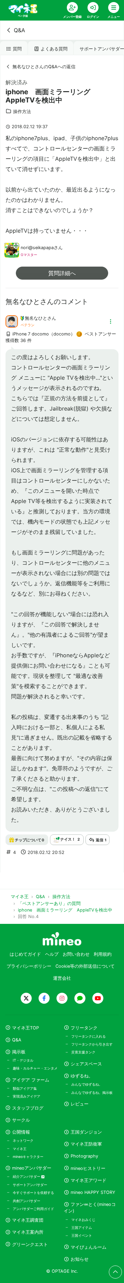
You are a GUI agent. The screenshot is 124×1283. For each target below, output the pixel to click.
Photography (84, 1156)
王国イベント (81, 1235)
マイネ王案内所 (27, 1232)
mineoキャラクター (28, 1156)
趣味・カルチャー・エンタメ (35, 1068)
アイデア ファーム (30, 1080)
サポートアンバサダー (30, 1185)
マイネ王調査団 (27, 1220)
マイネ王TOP (25, 1027)
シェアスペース (86, 1063)
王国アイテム (81, 1227)
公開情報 (21, 1132)
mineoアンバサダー (31, 1168)
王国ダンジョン (86, 1132)
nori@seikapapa (37, 247)
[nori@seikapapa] (12, 254)
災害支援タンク (83, 1052)
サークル (21, 1120)
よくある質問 (54, 48)
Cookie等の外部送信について (85, 966)
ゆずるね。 (82, 1075)
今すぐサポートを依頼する (33, 1192)
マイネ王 (20, 1149)
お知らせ (80, 1259)
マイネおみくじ (83, 1220)
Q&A (19, 30)
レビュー (80, 1104)
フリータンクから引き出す (92, 1044)
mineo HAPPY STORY (93, 1192)
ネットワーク (23, 1140)
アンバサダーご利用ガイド (33, 1209)
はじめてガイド (25, 954)
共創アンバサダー (26, 1201)
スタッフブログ (27, 1108)
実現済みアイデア (26, 1096)
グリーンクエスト (30, 1244)
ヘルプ (52, 954)
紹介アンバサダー (27, 1176)
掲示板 (18, 1051)
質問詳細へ (62, 273)
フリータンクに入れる (88, 1036)
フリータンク (84, 1027)
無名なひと (36, 318)
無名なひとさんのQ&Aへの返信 (43, 66)
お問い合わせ (76, 954)
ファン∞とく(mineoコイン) (90, 1207)
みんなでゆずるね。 (86, 1084)
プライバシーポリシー (29, 966)
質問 (17, 48)
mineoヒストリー (88, 1168)
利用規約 (103, 954)
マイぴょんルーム (88, 1247)
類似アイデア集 (25, 1088)
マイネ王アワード (88, 1180)
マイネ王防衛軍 (86, 1144)
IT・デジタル (23, 1060)
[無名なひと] (12, 320)
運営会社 (62, 978)
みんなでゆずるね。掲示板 (92, 1092)
